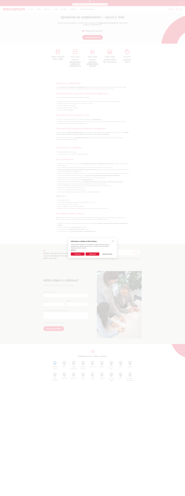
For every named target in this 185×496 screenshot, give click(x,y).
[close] (113, 241)
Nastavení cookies (107, 254)
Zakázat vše (92, 254)
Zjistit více (73, 250)
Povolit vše (78, 254)
